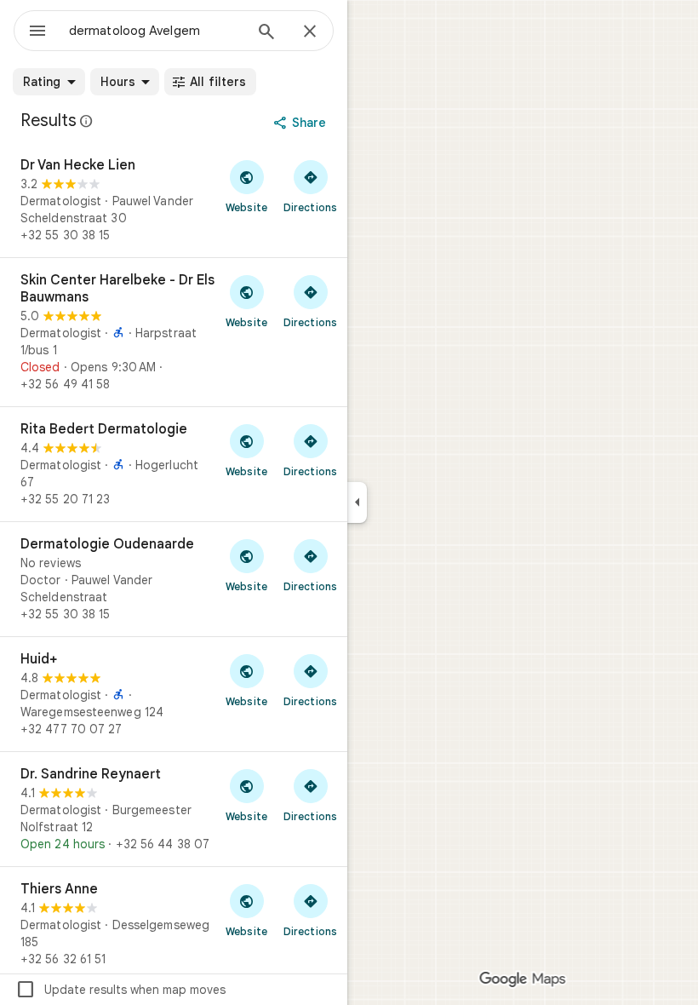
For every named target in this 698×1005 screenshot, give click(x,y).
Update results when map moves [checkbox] (120, 989)
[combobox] (156, 30)
